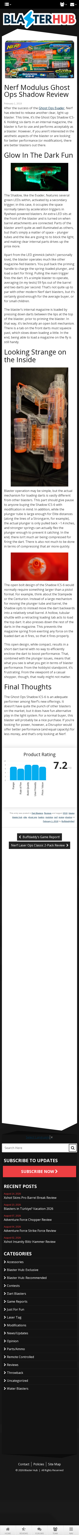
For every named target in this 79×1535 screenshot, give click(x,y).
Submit (73, 1148)
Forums (39, 1533)
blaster (71, 813)
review (61, 817)
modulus (49, 817)
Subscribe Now (38, 1171)
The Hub (7, 4)
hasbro (41, 817)
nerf (56, 817)
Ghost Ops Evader (51, 108)
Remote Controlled (20, 1357)
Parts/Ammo (16, 1349)
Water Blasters (17, 1388)
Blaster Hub (39, 19)
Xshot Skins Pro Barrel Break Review (30, 1196)
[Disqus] (39, 916)
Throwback (15, 1373)
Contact (72, 4)
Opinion (12, 1341)
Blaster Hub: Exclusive (22, 1270)
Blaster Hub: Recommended (27, 1278)
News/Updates (17, 1333)
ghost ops (32, 817)
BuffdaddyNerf (68, 821)
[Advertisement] (39, 1096)
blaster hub (17, 817)
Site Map (54, 1464)
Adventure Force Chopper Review (28, 1218)
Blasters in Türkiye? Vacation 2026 (28, 1207)
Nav (71, 1533)
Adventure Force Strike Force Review (30, 1229)
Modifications (16, 1325)
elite (25, 817)
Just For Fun (15, 1309)
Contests (13, 1286)
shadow (68, 817)
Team (55, 1533)
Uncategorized (17, 1380)
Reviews (24, 1533)
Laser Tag (14, 1317)
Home (8, 1533)
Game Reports (17, 1301)
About (62, 4)
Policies (38, 1464)
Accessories (15, 1262)
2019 (65, 813)
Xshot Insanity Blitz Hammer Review (29, 1240)
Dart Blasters (37, 813)
